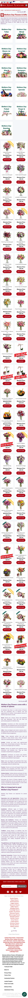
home (2, 10)
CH (9, 2)
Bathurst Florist (10, 950)
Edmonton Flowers (14, 913)
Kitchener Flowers (14, 923)
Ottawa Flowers (15, 900)
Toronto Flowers (14, 898)
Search (10, 5)
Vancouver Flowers (15, 905)
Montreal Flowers (14, 901)
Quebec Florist (19, 944)
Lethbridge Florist (14, 951)
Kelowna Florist (18, 950)
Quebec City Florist (18, 939)
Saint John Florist (8, 940)
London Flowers (15, 921)
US (6, 2)
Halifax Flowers (15, 906)
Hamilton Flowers (14, 918)
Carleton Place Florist (10, 937)
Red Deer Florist (9, 939)
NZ (11, 2)
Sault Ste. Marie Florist (18, 940)
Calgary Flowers (14, 903)
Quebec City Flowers (14, 911)
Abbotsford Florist (10, 945)
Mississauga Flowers (14, 915)
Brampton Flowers (14, 916)
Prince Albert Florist (10, 944)
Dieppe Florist (18, 945)
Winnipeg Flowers (14, 908)
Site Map (15, 930)
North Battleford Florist (19, 942)
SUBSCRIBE (22, 886)
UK (3, 2)
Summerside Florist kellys (14, 948)
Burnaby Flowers (14, 924)
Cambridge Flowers (15, 910)
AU (15, 1)
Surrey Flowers (15, 920)
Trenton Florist (19, 937)
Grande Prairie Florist (13, 947)
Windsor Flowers (14, 926)
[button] (24, 994)
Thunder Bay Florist (8, 942)
